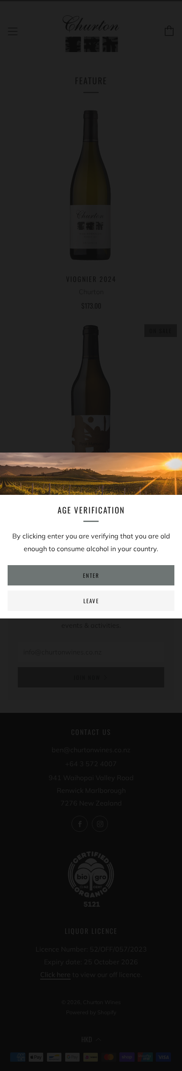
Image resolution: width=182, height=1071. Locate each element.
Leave (91, 600)
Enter (91, 575)
